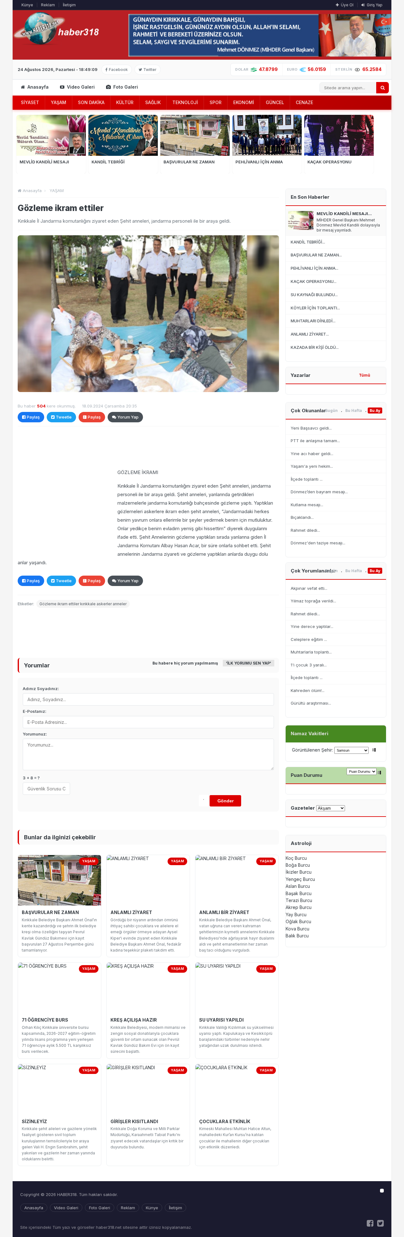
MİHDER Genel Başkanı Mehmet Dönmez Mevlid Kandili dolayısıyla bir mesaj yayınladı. (348, 225)
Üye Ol (347, 5)
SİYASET (30, 102)
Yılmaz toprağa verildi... (313, 600)
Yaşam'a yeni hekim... (312, 466)
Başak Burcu (299, 893)
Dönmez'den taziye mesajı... (318, 542)
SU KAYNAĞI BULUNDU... (314, 294)
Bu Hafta (353, 410)
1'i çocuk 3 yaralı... (309, 664)
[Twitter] (380, 1223)
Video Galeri (80, 87)
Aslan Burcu (298, 886)
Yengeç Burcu (300, 879)
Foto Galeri (125, 87)
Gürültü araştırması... (311, 703)
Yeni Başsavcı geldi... (311, 428)
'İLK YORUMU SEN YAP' (248, 663)
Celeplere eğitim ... (309, 639)
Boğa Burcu (298, 865)
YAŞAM (58, 102)
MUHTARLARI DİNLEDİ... (313, 320)
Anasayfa (37, 87)
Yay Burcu (296, 914)
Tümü (364, 375)
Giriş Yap (374, 5)
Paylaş (33, 416)
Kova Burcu (297, 928)
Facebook (117, 69)
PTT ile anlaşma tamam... (315, 440)
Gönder (225, 800)
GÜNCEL (275, 102)
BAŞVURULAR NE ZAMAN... (316, 254)
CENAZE (304, 102)
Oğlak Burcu (298, 921)
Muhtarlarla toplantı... (311, 651)
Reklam (48, 5)
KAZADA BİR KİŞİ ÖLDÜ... (315, 347)
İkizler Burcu (299, 872)
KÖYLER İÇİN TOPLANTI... (315, 307)
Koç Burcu (296, 858)
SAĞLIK (153, 102)
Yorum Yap (128, 416)
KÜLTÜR (125, 102)
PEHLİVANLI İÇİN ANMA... (314, 268)
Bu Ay (375, 410)
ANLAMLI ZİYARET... (310, 334)
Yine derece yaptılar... (312, 626)
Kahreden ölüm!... (307, 690)
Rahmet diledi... (305, 530)
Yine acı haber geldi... (312, 453)
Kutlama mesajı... (307, 504)
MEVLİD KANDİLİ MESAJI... (344, 213)
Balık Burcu (297, 935)
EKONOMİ (243, 102)
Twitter (149, 69)
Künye (27, 5)
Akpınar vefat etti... (309, 588)
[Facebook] (370, 1223)
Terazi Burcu (299, 900)
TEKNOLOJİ (185, 102)
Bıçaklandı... (302, 517)
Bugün (331, 410)
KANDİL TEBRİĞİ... (308, 241)
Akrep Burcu (299, 907)
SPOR (216, 102)
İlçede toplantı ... (307, 479)
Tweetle (64, 416)
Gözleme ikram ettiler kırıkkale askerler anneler (83, 603)
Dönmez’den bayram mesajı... (319, 491)
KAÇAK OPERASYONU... (313, 281)
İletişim (69, 5)
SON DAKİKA (91, 102)
